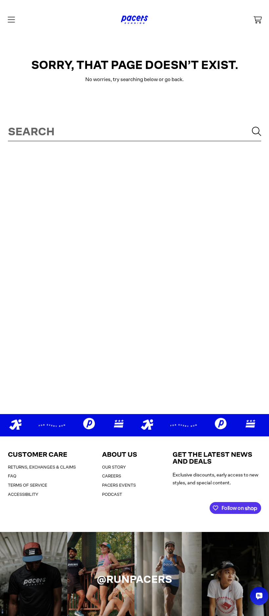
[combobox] (134, 131)
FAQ (12, 475)
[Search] (256, 131)
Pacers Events (119, 485)
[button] (11, 19)
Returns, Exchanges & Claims (42, 467)
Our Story (114, 467)
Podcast (112, 494)
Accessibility (23, 494)
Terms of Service (27, 485)
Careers (111, 475)
